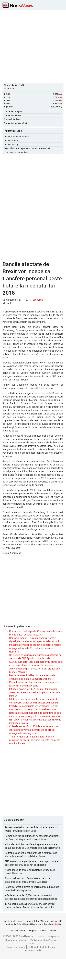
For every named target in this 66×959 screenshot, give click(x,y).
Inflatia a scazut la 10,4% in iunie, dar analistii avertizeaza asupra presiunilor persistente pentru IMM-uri (35, 692)
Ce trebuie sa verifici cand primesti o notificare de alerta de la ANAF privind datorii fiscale (31, 855)
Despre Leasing (11, 144)
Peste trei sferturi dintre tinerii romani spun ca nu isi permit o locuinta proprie (32, 889)
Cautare (53, 930)
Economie (38, 299)
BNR (57, 924)
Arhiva (42, 930)
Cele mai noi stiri (17, 930)
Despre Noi (53, 936)
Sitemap (31, 943)
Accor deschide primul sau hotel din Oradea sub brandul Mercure (30, 872)
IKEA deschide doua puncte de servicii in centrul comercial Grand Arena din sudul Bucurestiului (30, 906)
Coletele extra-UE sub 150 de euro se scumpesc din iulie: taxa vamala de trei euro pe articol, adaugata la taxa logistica (34, 730)
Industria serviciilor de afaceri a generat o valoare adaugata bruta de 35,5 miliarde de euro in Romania (35, 648)
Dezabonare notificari (15, 940)
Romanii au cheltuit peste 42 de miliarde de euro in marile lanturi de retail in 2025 (31, 829)
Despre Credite (11, 140)
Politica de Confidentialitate (42, 947)
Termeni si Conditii (33, 950)
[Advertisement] (33, 46)
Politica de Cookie (16, 947)
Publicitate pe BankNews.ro (43, 940)
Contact (40, 936)
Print (8, 303)
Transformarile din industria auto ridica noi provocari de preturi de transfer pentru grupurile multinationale (34, 740)
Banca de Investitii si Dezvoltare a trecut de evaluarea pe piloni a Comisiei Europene (27, 880)
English (32, 930)
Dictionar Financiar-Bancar (16, 136)
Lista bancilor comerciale (16, 152)
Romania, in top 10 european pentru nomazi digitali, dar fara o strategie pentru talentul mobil (32, 838)
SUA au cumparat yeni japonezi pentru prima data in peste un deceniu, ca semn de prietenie (32, 863)
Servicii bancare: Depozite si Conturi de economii (27, 148)
